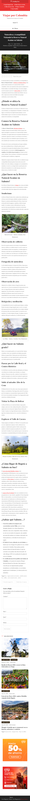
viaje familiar (14, 8)
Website (4, 622)
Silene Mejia (16, 64)
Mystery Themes (24, 799)
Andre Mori (13, 662)
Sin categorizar (14, 659)
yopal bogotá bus (8, 4)
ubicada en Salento (18, 128)
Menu (16, 28)
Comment (5, 596)
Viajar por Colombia (15, 15)
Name (4, 611)
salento (19, 577)
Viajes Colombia (20, 6)
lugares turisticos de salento (13, 576)
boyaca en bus (8, 731)
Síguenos (11, 797)
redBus (5, 577)
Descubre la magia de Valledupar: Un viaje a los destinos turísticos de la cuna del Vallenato (9, 582)
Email (4, 617)
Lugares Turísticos (8, 61)
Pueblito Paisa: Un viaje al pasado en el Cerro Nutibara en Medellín (22, 582)
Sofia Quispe (12, 724)
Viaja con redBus (22, 731)
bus (6, 576)
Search (14, 22)
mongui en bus (15, 731)
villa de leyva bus (9, 6)
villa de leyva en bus (20, 4)
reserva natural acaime (12, 577)
